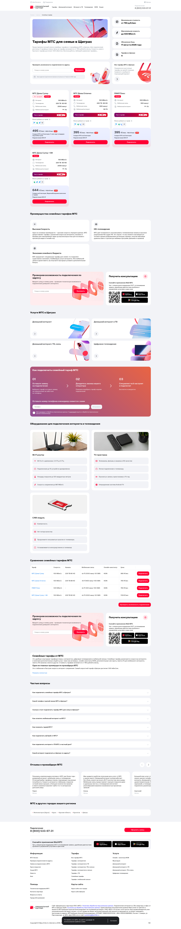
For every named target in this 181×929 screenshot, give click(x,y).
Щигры (148, 2)
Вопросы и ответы (36, 895)
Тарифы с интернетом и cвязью (81, 870)
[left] (142, 764)
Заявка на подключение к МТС (40, 864)
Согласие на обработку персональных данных (83, 908)
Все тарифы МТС (76, 858)
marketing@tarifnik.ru (91, 915)
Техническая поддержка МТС (39, 888)
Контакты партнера (36, 891)
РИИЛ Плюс (119, 93)
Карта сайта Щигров (78, 891)
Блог (31, 876)
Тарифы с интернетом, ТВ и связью (82, 867)
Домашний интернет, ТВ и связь (123, 870)
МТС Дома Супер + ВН (42, 153)
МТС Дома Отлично (82, 93)
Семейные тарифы (77, 876)
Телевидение (88, 7)
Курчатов (76, 813)
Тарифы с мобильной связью (80, 879)
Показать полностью (39, 673)
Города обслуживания (37, 898)
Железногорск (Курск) (41, 813)
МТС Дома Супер (40, 93)
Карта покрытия (35, 867)
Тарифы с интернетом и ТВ (80, 864)
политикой (72, 412)
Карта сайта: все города (79, 888)
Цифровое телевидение (120, 873)
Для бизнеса (36, 2)
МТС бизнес (34, 858)
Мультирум (116, 861)
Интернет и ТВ (78, 7)
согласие (42, 412)
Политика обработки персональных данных (97, 906)
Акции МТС (34, 870)
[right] (148, 764)
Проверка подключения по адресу (41, 861)
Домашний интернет (65, 7)
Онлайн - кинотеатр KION (121, 858)
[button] (70, 49)
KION (96, 7)
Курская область (65, 813)
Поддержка (49, 2)
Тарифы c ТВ (75, 873)
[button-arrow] (34, 333)
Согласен (113, 921)
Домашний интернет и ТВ (121, 867)
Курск (54, 813)
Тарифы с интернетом (78, 861)
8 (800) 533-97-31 (143, 8)
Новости (33, 873)
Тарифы (54, 7)
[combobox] (52, 70)
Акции (101, 7)
